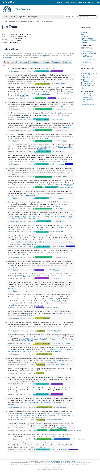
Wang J (38, 402)
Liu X (63, 214)
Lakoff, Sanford (89, 53)
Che (41, 84)
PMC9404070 (12, 404)
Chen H (49, 360)
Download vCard (15, 42)
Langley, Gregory (87, 56)
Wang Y (56, 349)
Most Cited (23, 62)
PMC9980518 (40, 417)
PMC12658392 (38, 229)
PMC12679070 (69, 185)
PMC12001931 (12, 288)
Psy (56, 71)
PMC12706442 (65, 106)
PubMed (16, 71)
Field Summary (57, 62)
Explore (85, 42)
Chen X (56, 301)
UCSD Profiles (21, 9)
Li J (69, 324)
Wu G (57, 314)
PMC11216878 (38, 305)
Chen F (11, 351)
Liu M (20, 339)
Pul (41, 278)
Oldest (14, 62)
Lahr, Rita (87, 51)
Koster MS (26, 276)
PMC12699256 (65, 128)
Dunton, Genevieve (87, 76)
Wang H (70, 415)
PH (73, 449)
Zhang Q (63, 217)
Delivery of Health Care (88, 40)
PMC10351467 (12, 328)
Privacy (83, 34)
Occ (60, 439)
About (13, 17)
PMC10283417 (60, 362)
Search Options (33, 17)
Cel (40, 331)
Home (6, 17)
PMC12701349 (24, 117)
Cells (60, 331)
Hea (39, 98)
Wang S (60, 147)
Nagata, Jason (89, 83)
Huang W (27, 415)
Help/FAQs (21, 17)
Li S (40, 147)
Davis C (44, 115)
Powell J (57, 115)
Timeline (46, 62)
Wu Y (51, 349)
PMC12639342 (24, 254)
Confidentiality (85, 36)
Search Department (88, 104)
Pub (38, 270)
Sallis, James (88, 85)
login (44, 56)
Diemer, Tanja (87, 93)
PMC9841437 (56, 351)
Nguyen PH (62, 227)
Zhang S (22, 351)
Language (84, 32)
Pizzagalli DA (12, 305)
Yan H (48, 413)
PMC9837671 (28, 341)
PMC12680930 (41, 149)
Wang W (32, 447)
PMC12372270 (12, 267)
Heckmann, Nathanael (88, 80)
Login (6, 21)
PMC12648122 (30, 244)
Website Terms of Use (73, 464)
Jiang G (57, 217)
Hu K (16, 415)
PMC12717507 (24, 96)
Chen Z (47, 147)
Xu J (72, 339)
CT (68, 164)
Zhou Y (10, 326)
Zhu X (34, 217)
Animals (56, 331)
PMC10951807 (29, 316)
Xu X (59, 413)
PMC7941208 (61, 428)
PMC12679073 (12, 174)
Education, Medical (87, 38)
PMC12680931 (63, 161)
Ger (37, 187)
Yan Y (33, 402)
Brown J (36, 94)
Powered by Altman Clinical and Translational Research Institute (78, 2)
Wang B (12, 217)
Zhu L (53, 339)
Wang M (30, 339)
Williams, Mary (88, 100)
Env (42, 439)
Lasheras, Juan (89, 59)
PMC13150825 (42, 81)
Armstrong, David (90, 74)
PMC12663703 (55, 206)
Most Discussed (35, 62)
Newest (6, 62)
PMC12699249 (48, 138)
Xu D (47, 349)
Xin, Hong (86, 102)
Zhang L (38, 286)
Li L (29, 286)
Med (40, 71)
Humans (62, 84)
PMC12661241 (33, 219)
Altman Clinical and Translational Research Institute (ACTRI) (61, 461)
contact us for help (9, 58)
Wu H (46, 415)
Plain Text (68, 62)
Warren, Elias (87, 98)
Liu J (25, 326)
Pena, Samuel (87, 96)
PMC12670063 (30, 195)
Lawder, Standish (87, 61)
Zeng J (50, 214)
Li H (49, 286)
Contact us (57, 467)
